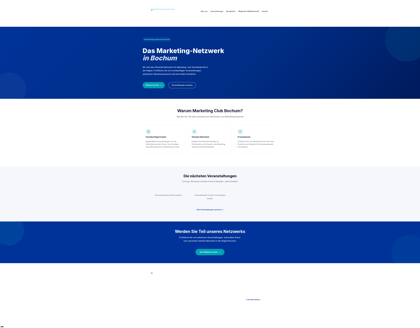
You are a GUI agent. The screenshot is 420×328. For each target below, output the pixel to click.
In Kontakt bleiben (253, 299)
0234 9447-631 (253, 278)
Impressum (217, 277)
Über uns (204, 11)
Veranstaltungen (216, 11)
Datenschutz (218, 281)
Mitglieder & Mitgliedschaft (248, 11)
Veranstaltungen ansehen (182, 85)
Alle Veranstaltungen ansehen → (210, 210)
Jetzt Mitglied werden (208, 252)
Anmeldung (186, 293)
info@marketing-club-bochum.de (255, 283)
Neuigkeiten (230, 11)
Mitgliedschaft (187, 289)
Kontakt (265, 11)
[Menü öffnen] (2, 326)
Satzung (185, 297)
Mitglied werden (152, 85)
